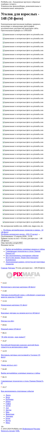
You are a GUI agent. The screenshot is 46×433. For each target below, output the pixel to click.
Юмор (8, 401)
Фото (8, 397)
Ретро (8, 418)
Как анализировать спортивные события (22, 255)
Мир (7, 412)
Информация (27, 429)
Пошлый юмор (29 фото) (11, 329)
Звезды (8, 410)
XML (17, 431)
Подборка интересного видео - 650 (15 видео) (19, 234)
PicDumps (9, 399)
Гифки (8, 404)
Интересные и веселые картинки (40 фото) (18, 287)
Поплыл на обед (7, 321)
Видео (8, 420)
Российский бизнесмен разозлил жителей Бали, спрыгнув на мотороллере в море (20, 346)
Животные (10, 414)
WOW (8, 406)
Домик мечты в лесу (9, 365)
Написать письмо (8, 431)
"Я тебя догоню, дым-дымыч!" (13, 337)
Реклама (36, 429)
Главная (4, 268)
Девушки (11, 268)
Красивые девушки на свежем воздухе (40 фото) (20, 313)
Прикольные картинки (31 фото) (14, 305)
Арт (7, 408)
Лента (8, 395)
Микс (8, 423)
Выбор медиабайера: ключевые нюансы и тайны (25, 249)
